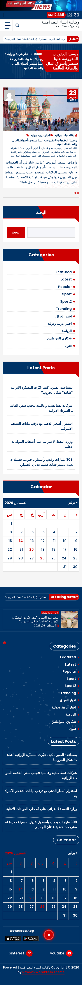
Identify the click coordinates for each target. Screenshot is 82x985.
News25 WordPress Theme (43, 972)
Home (37, 54)
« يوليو (73, 502)
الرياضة (66, 331)
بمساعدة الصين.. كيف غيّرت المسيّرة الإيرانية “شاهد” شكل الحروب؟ (42, 39)
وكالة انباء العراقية (65, 135)
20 (31, 549)
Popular (65, 286)
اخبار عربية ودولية (18, 54)
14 (21, 541)
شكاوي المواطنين (59, 338)
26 (42, 558)
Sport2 (66, 301)
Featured (64, 272)
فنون (68, 345)
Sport (67, 294)
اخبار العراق (64, 316)
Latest (66, 279)
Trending (64, 308)
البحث (41, 212)
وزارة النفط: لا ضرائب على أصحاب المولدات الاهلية (41, 809)
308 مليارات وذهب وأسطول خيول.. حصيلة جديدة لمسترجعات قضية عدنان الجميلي (42, 462)
